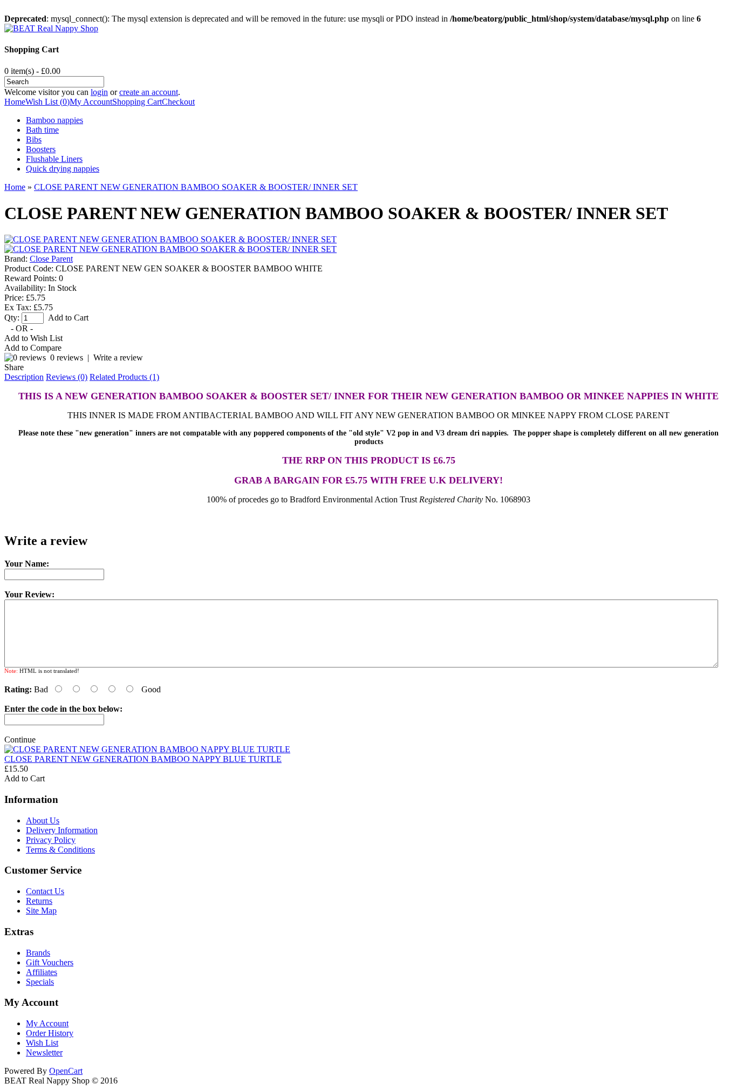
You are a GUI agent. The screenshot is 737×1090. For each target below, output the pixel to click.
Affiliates (41, 972)
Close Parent (51, 258)
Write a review (118, 357)
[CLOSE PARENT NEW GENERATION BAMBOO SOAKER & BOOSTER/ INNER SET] (170, 239)
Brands (38, 952)
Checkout (178, 101)
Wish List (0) (47, 101)
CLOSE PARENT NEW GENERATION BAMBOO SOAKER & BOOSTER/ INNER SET (196, 187)
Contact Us (45, 891)
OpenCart (66, 1070)
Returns (39, 900)
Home (14, 101)
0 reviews (66, 357)
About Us (42, 820)
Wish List (42, 1042)
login (99, 92)
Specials (40, 981)
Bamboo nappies (54, 120)
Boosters (41, 149)
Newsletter (44, 1052)
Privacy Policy (51, 839)
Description (24, 377)
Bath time (42, 129)
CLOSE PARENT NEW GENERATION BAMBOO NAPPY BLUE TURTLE (143, 759)
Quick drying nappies (62, 168)
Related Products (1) (124, 377)
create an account (148, 92)
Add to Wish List (33, 338)
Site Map (41, 910)
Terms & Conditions (60, 849)
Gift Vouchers (49, 962)
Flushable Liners (54, 159)
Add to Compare (33, 347)
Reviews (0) (66, 377)
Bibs (34, 139)
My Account (91, 101)
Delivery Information (62, 830)
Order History (49, 1033)
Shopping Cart (137, 101)
